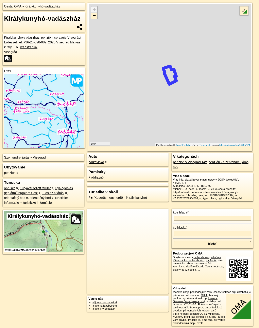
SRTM (213, 316)
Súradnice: (179, 185)
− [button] (94, 15)
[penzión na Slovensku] (9, 58)
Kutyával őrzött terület (35, 188)
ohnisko (9, 188)
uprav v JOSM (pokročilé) (223, 179)
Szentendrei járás (16, 157)
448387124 (179, 182)
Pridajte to (194, 319)
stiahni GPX (180, 188)
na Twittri (211, 260)
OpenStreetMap (183, 144)
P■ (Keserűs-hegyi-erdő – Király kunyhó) (117, 197)
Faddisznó (96, 177)
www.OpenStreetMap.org (221, 291)
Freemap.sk (204, 144)
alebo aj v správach (103, 308)
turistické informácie (37, 202)
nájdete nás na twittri (104, 302)
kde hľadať (181, 212)
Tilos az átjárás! (53, 193)
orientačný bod (14, 198)
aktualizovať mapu (196, 179)
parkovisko (96, 162)
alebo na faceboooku (104, 305)
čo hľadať (180, 227)
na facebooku (201, 257)
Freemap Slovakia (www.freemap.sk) (195, 300)
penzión (10, 173)
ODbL (204, 295)
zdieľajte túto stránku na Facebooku (197, 259)
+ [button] (94, 9)
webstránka (28, 47)
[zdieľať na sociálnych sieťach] (79, 27)
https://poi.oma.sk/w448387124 (234, 144)
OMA (17, 6)
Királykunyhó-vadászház (42, 6)
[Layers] (244, 10)
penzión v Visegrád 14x (190, 162)
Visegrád (39, 157)
